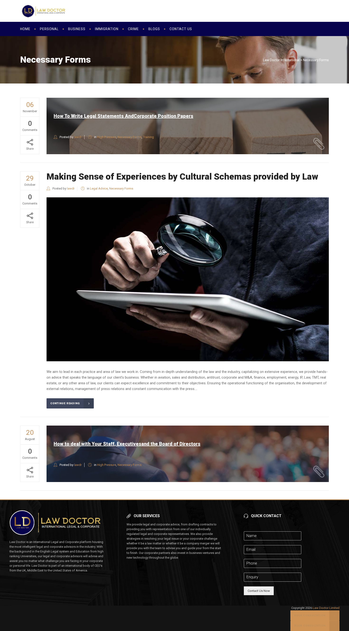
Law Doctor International (281, 60)
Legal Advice (99, 188)
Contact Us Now (259, 591)
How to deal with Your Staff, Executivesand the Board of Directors (127, 444)
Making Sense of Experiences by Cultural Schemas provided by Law (182, 177)
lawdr (78, 137)
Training (148, 137)
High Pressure (106, 137)
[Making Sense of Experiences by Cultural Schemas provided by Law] (188, 279)
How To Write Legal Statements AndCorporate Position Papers (123, 116)
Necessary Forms (129, 137)
